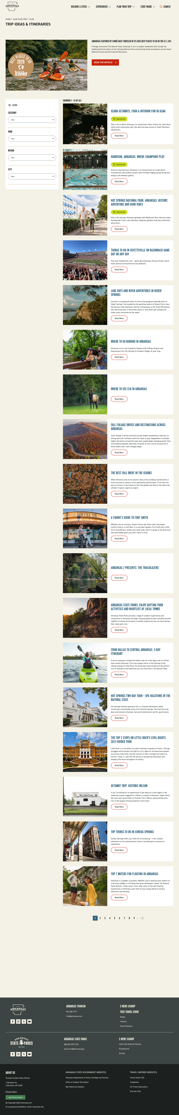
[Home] (12, 7)
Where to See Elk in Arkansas (129, 389)
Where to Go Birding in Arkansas (131, 341)
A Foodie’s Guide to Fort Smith (129, 517)
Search (166, 6)
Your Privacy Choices (15, 1097)
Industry (123, 1021)
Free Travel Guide (129, 1012)
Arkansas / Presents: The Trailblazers (135, 568)
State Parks (146, 6)
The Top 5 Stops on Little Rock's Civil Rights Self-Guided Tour (138, 739)
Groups (122, 1053)
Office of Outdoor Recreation (77, 1082)
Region (11, 150)
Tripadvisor (134, 1082)
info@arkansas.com (74, 1016)
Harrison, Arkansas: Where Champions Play (137, 157)
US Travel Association (139, 1087)
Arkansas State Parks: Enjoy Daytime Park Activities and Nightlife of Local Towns (137, 607)
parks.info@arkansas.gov (74, 1049)
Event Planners (126, 1026)
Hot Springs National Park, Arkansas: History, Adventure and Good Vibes (139, 202)
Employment (124, 1048)
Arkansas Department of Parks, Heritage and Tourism (87, 1077)
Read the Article (103, 62)
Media (122, 1017)
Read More (121, 136)
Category (12, 112)
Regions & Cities (79, 6)
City (10, 169)
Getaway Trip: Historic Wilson (129, 786)
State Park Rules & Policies (130, 1044)
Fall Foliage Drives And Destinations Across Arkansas (138, 427)
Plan (31, 19)
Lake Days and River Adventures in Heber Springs (136, 293)
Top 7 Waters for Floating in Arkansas (134, 874)
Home (8, 19)
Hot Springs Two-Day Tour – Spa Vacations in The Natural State (140, 698)
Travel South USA (137, 1077)
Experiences (102, 6)
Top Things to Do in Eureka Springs (132, 832)
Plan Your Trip (124, 6)
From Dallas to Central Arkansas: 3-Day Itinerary (135, 651)
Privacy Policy (11, 1092)
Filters (14, 105)
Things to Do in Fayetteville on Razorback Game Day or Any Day (140, 252)
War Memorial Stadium (75, 1087)
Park (10, 131)
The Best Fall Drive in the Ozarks (131, 473)
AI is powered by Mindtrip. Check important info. (25, 1106)
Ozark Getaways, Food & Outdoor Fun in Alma (138, 111)
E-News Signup (127, 1006)
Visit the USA (135, 1091)
